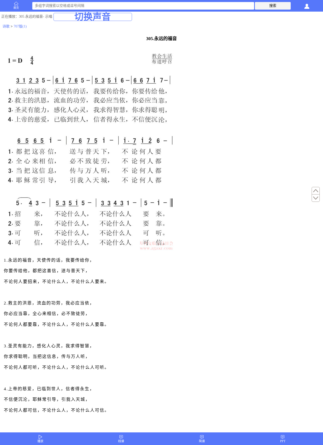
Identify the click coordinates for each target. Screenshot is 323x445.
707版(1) (20, 26)
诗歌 (6, 26)
